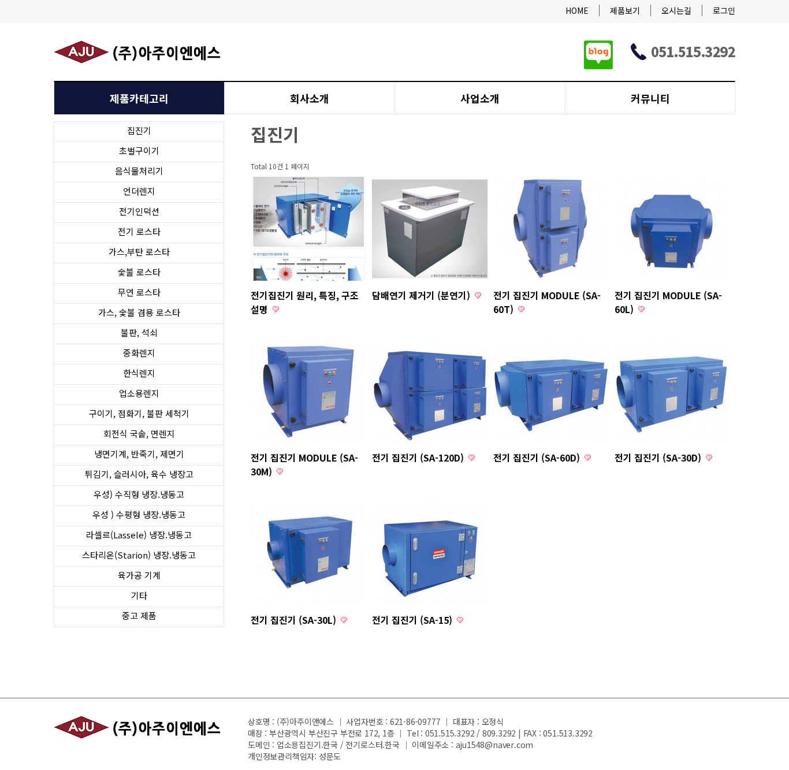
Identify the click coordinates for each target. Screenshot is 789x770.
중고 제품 (139, 615)
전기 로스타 (139, 231)
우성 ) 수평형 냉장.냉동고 (138, 514)
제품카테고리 (139, 98)
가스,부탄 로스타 (139, 251)
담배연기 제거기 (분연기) (422, 295)
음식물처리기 (139, 171)
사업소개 (480, 98)
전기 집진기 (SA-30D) (659, 457)
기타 (139, 595)
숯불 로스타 (139, 272)
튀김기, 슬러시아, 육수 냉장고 (139, 474)
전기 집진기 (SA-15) (413, 620)
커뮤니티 (650, 98)
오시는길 (676, 10)
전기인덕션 (139, 211)
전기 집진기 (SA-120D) (419, 457)
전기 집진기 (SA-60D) (537, 457)
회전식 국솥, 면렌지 (139, 433)
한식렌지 (139, 373)
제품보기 (625, 10)
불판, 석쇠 (139, 332)
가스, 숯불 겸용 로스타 (139, 312)
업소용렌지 (139, 393)
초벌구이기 (139, 150)
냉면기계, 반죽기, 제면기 (139, 454)
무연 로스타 (139, 292)
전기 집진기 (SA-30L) (294, 620)
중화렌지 (139, 353)
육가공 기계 (139, 575)
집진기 (139, 130)
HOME (577, 10)
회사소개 (309, 98)
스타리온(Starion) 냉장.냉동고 (139, 555)
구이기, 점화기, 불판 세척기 (139, 413)
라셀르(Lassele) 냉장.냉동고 (139, 535)
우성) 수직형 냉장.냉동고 (139, 494)
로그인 (724, 10)
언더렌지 (139, 191)
